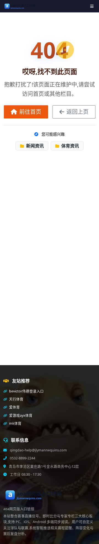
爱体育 (14, 407)
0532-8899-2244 (22, 458)
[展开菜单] (92, 6)
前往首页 (30, 111)
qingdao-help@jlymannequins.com (38, 450)
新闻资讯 (34, 146)
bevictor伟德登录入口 (26, 391)
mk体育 (14, 423)
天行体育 (15, 399)
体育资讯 (69, 146)
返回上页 (78, 111)
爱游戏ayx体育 (20, 415)
